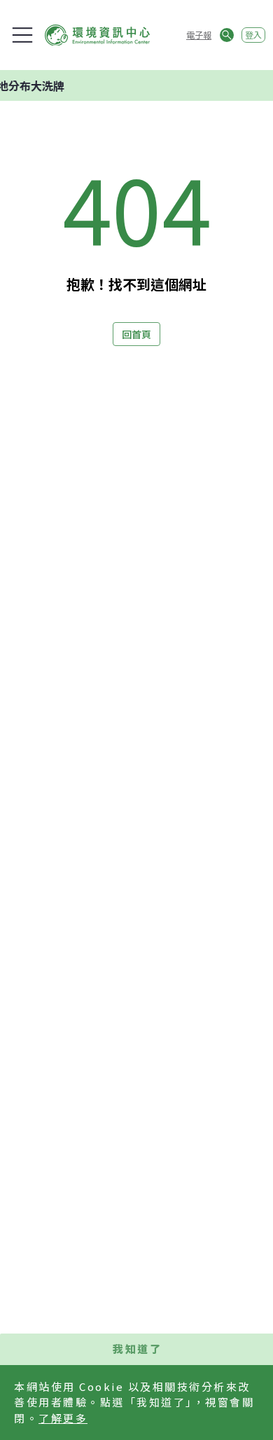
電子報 (198, 34)
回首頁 (136, 334)
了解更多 (63, 1418)
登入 (253, 35)
